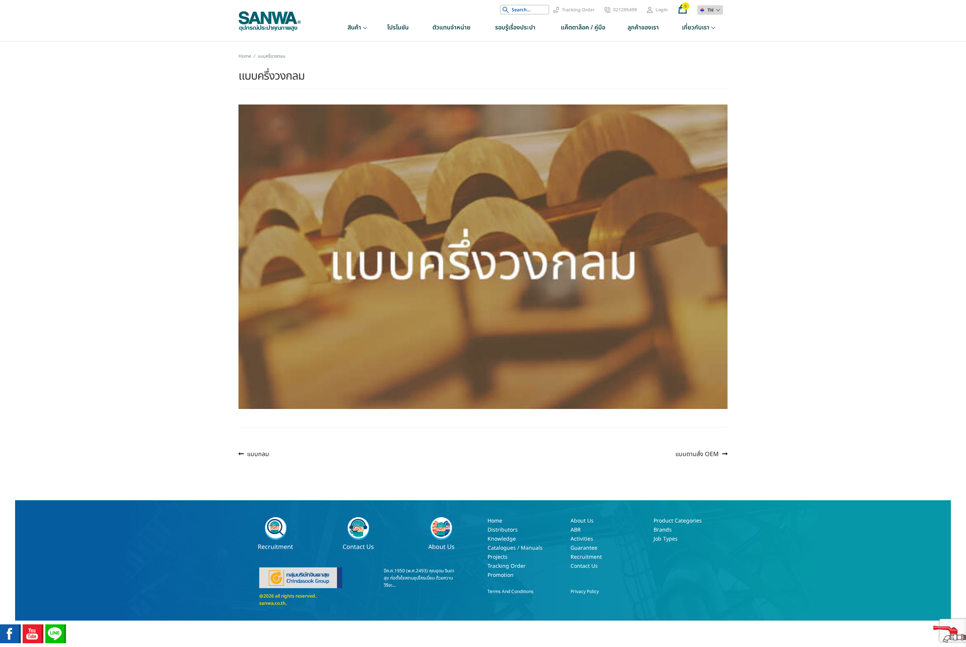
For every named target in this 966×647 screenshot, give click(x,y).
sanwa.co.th (272, 603)
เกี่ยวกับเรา (695, 27)
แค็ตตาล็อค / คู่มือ (583, 27)
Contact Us (358, 546)
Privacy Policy (585, 591)
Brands (663, 530)
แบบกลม (258, 454)
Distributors (503, 530)
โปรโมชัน (398, 27)
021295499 (625, 9)
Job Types (666, 539)
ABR (576, 530)
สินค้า (354, 27)
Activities (582, 539)
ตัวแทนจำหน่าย (451, 27)
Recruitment (275, 546)
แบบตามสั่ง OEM (697, 454)
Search (505, 10)
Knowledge (502, 539)
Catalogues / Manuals (515, 548)
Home (244, 56)
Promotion (501, 575)
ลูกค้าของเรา (643, 27)
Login (661, 9)
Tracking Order (578, 9)
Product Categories (678, 521)
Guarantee (584, 548)
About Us (441, 546)
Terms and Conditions (511, 591)
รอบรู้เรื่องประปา (515, 27)
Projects (498, 557)
